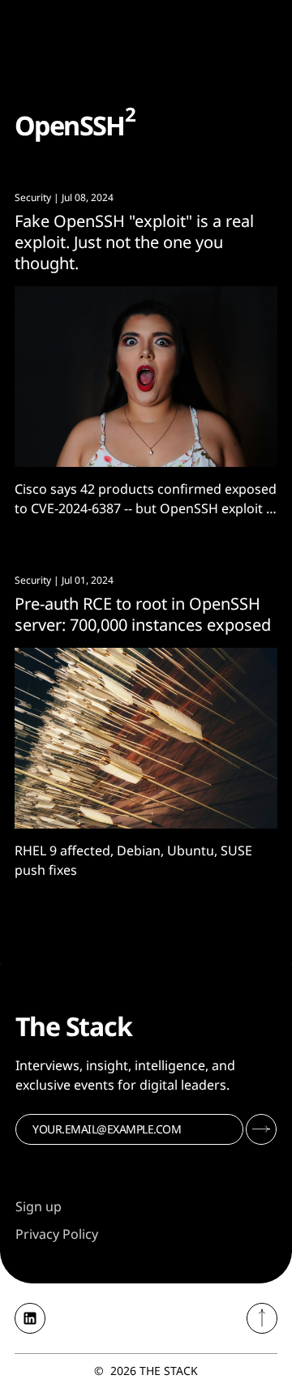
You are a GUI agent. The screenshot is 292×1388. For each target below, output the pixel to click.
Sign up (38, 1206)
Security (33, 197)
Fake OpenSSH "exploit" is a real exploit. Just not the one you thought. (134, 242)
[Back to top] (262, 1318)
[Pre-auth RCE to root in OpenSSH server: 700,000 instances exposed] (146, 738)
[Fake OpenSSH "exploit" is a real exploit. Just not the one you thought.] (146, 376)
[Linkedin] (30, 1318)
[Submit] (261, 1129)
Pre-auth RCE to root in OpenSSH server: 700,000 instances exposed (143, 614)
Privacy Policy (56, 1234)
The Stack (169, 1370)
